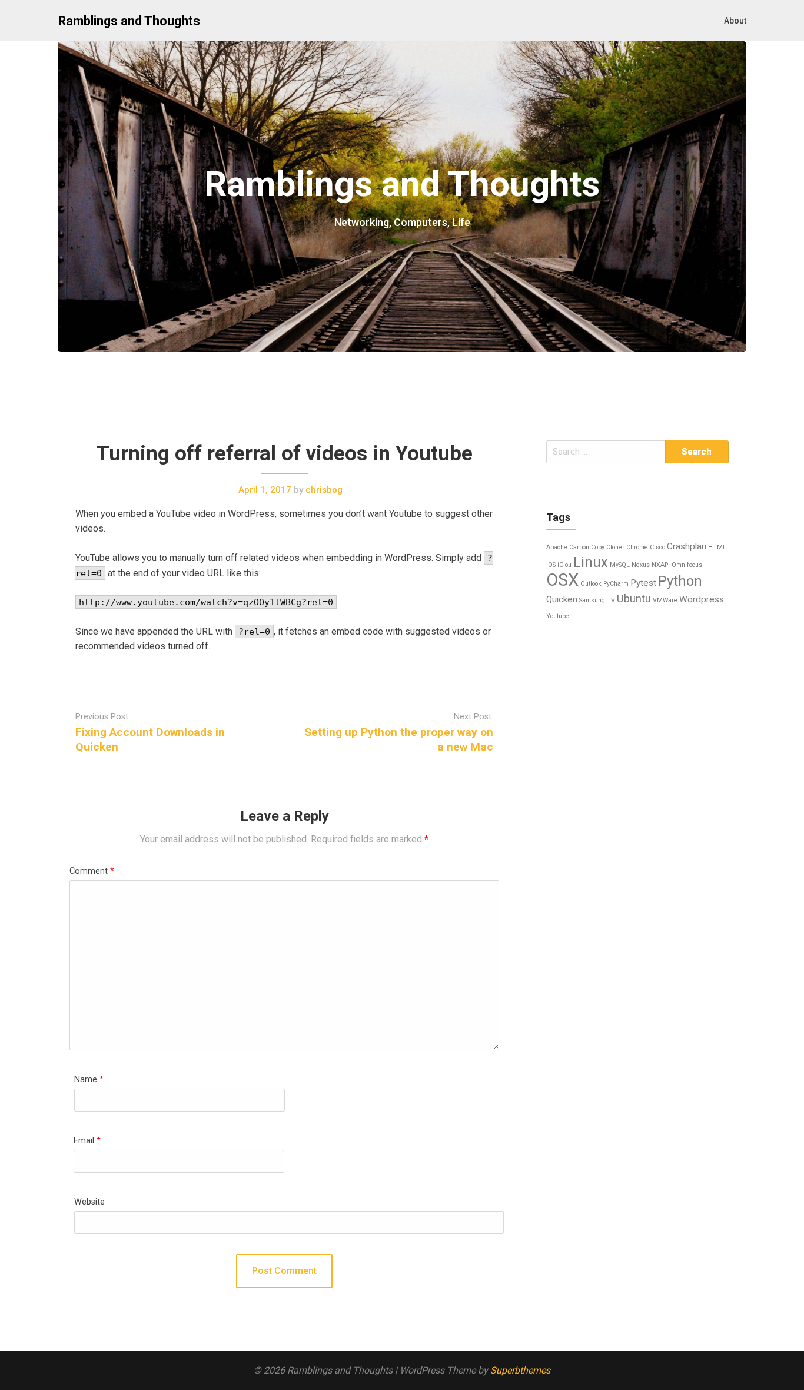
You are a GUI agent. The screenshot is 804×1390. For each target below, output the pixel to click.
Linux (590, 562)
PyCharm (616, 584)
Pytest (643, 583)
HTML (717, 547)
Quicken (561, 599)
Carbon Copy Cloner (596, 547)
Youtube (557, 616)
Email (87, 1141)
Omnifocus (687, 565)
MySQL (620, 565)
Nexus (641, 565)
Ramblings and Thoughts (129, 21)
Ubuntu (634, 598)
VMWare (665, 600)
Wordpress (701, 599)
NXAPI (661, 565)
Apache (556, 547)
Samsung (592, 600)
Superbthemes (520, 1370)
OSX (562, 580)
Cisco (657, 547)
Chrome (637, 547)
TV (611, 600)
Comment (91, 871)
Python (680, 581)
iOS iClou (559, 565)
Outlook (591, 584)
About (735, 20)
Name (89, 1079)
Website (89, 1202)
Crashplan (686, 546)
